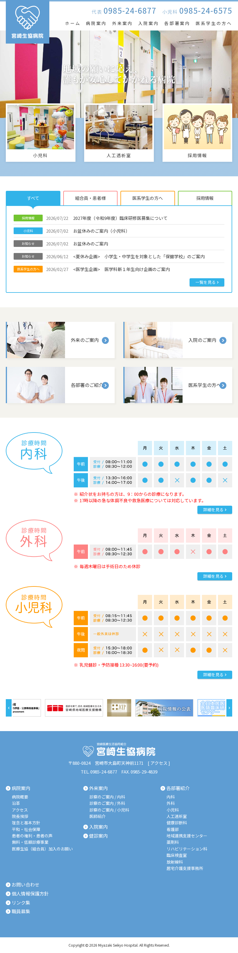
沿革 (16, 803)
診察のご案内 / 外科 (107, 803)
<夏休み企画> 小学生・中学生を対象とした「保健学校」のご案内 (113, 256)
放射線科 (175, 862)
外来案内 (122, 23)
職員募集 (21, 911)
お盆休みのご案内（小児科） (77, 231)
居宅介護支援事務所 (185, 868)
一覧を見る (205, 282)
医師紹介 (97, 816)
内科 (171, 797)
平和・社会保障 (26, 829)
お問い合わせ (25, 884)
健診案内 (98, 836)
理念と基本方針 (26, 823)
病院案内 (96, 23)
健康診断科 (177, 823)
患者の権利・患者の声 (32, 836)
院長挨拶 (20, 816)
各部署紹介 (178, 788)
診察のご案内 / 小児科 (109, 810)
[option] (32, 708)
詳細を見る (213, 509)
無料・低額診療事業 (30, 842)
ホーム (73, 23)
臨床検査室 (177, 855)
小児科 (173, 810)
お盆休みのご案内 (65, 244)
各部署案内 (177, 23)
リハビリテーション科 (187, 849)
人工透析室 (177, 816)
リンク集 (21, 902)
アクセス (158, 763)
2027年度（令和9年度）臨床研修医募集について (94, 218)
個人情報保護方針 (30, 893)
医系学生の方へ (214, 23)
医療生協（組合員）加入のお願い (42, 849)
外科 (171, 803)
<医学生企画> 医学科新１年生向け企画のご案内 (93, 269)
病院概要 (20, 797)
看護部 (173, 829)
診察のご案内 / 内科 (107, 797)
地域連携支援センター (187, 836)
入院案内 (148, 23)
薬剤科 (173, 842)
